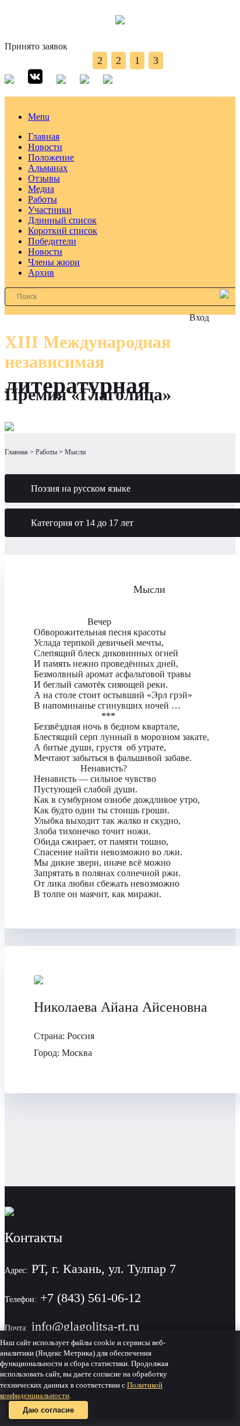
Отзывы (44, 178)
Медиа (41, 189)
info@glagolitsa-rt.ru (85, 1326)
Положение (51, 157)
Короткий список (62, 231)
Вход (199, 317)
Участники (50, 210)
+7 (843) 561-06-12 (90, 1297)
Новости (45, 147)
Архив (41, 273)
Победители (52, 241)
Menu (39, 117)
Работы (42, 199)
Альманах (48, 168)
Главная (43, 136)
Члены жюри (54, 262)
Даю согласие (48, 1410)
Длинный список (62, 220)
